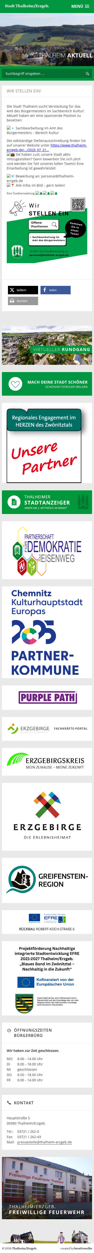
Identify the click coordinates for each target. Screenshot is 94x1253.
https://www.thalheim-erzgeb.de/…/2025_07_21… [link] (47, 147)
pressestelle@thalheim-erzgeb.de (44, 1142)
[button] (23, 290)
